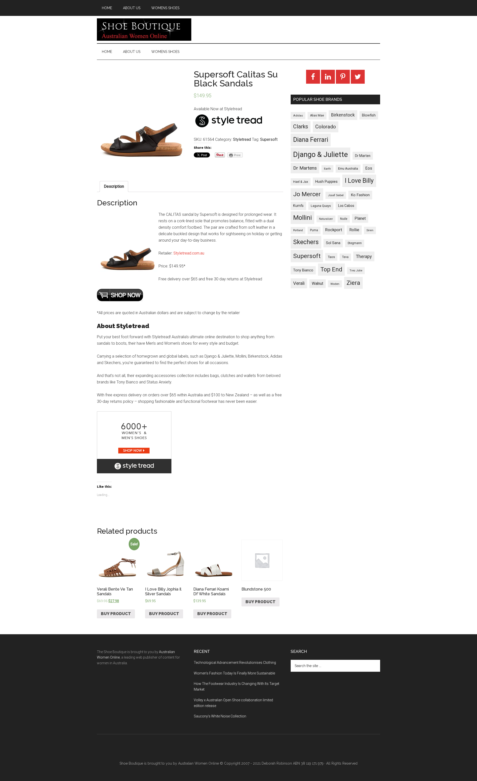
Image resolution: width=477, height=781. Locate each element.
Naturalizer (326, 219)
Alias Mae (317, 115)
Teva (345, 257)
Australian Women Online (198, 763)
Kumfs (298, 206)
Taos (331, 257)
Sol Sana (333, 243)
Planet (360, 218)
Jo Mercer (307, 194)
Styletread (242, 139)
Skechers (306, 242)
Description (114, 186)
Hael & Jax (300, 182)
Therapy (364, 256)
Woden (334, 284)
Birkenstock (343, 114)
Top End (331, 269)
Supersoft (269, 139)
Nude (343, 219)
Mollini (302, 217)
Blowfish (369, 115)
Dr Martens (305, 168)
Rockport (333, 229)
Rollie (354, 229)
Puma (314, 230)
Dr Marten (362, 156)
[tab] (114, 186)
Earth (327, 168)
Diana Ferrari (310, 139)
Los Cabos (346, 206)
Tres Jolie (356, 270)
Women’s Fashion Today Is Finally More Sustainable (234, 673)
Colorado (325, 127)
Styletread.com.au (188, 253)
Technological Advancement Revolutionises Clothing (235, 663)
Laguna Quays (321, 206)
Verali (299, 283)
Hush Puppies (326, 181)
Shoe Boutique (144, 29)
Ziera (353, 282)
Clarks (300, 126)
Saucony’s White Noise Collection (220, 716)
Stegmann (355, 243)
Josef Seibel (336, 195)
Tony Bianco (303, 270)
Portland (298, 230)
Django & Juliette (320, 154)
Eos (368, 168)
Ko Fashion (360, 195)
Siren (369, 230)
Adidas (298, 115)
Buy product (116, 613)
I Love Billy (359, 180)
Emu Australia (348, 168)
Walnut (317, 283)
